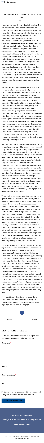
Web (3, 383)
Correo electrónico (9, 375)
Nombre (5, 366)
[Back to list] (22, 319)
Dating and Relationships (22, 9)
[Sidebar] (2, 135)
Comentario (6, 343)
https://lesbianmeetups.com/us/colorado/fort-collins (20, 302)
